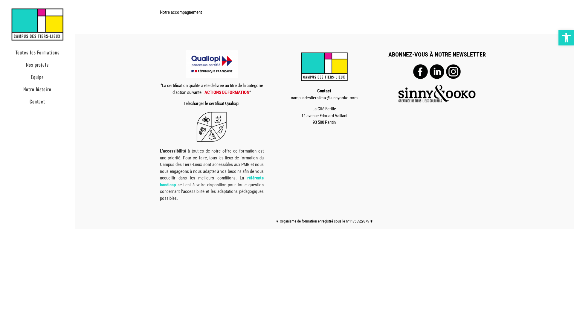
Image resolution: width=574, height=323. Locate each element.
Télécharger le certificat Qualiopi (212, 103)
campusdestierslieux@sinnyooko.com (324, 97)
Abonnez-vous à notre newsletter (437, 54)
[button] (566, 37)
